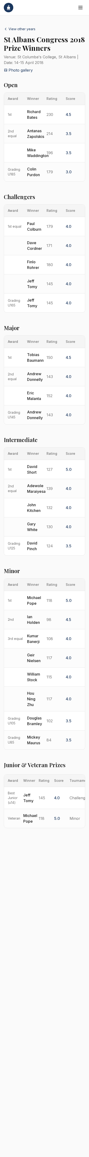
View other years (22, 29)
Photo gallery (21, 70)
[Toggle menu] (80, 7)
